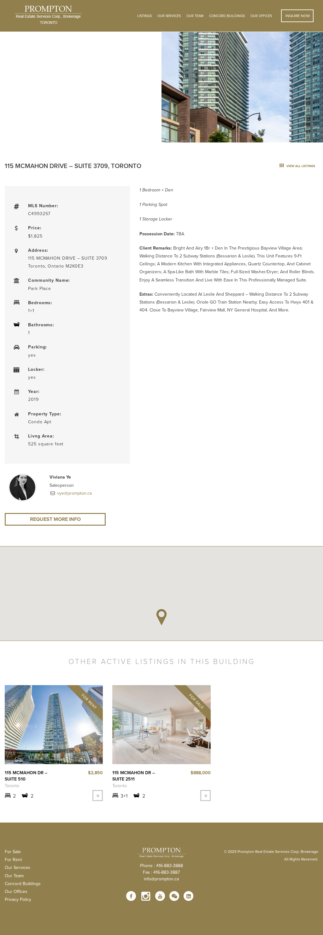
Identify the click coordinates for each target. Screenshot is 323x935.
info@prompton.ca (161, 879)
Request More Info (55, 519)
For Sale (13, 851)
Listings (144, 15)
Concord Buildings (227, 15)
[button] (161, 617)
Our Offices (261, 15)
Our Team (194, 15)
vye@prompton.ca (74, 493)
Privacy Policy (18, 899)
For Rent (13, 859)
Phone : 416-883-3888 (161, 865)
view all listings (300, 166)
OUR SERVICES (169, 15)
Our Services (17, 867)
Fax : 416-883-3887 (161, 872)
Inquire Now (297, 15)
